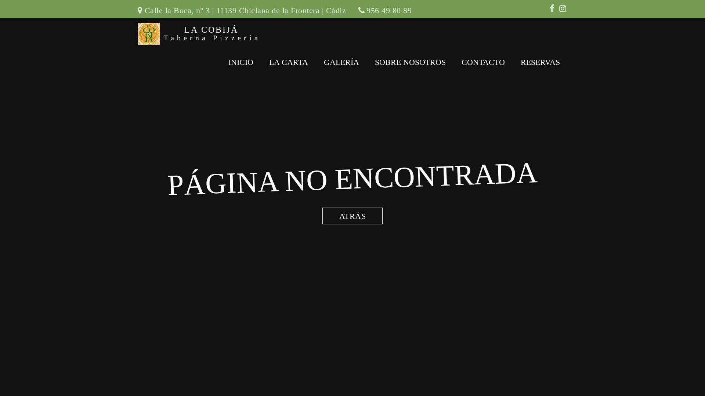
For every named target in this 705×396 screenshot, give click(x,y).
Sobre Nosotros (410, 62)
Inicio (240, 62)
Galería (341, 62)
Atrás (352, 216)
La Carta (288, 62)
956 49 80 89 (389, 10)
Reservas (540, 62)
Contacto (483, 62)
